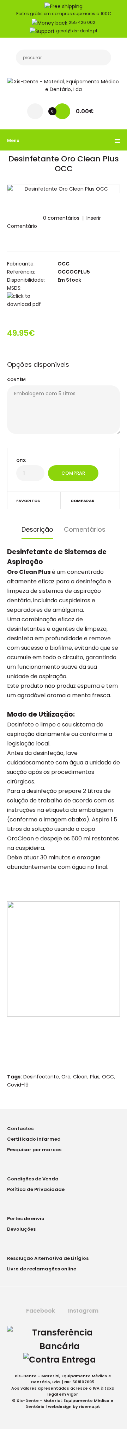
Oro (66, 1076)
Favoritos (28, 501)
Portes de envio (25, 1218)
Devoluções (21, 1229)
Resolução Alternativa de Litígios (48, 1258)
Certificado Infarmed (34, 1139)
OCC (63, 263)
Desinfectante (41, 1076)
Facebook (40, 1311)
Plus (94, 1076)
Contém (16, 379)
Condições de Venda (33, 1178)
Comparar (83, 501)
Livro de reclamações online (41, 1268)
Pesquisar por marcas (34, 1149)
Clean (80, 1076)
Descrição (37, 529)
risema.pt (89, 1406)
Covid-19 (18, 1084)
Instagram (82, 1311)
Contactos (20, 1128)
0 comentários (61, 218)
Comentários (84, 529)
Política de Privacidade (36, 1189)
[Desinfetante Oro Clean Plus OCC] (63, 189)
